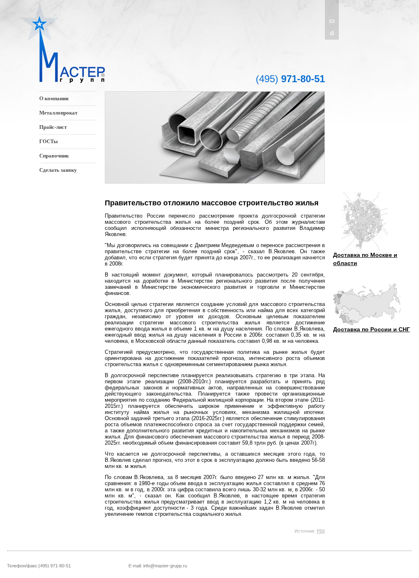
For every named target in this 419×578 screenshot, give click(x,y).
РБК (321, 531)
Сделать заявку (58, 170)
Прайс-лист (53, 127)
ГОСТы (48, 141)
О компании (53, 98)
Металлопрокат (58, 113)
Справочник (54, 156)
